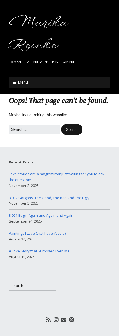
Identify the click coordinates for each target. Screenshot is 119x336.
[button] (71, 129)
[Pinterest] (71, 319)
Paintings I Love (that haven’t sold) (37, 233)
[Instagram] (56, 319)
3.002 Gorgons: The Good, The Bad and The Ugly (49, 197)
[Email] (63, 319)
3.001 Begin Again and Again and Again (41, 215)
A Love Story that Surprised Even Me (39, 250)
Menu (23, 82)
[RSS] (48, 319)
